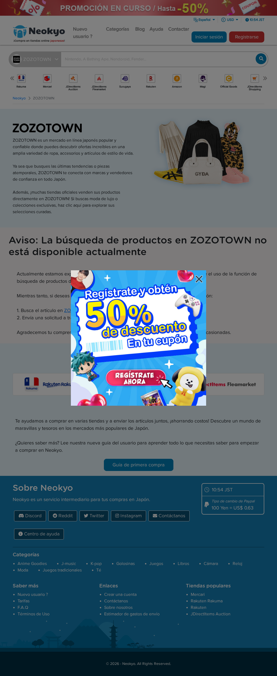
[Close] (200, 279)
